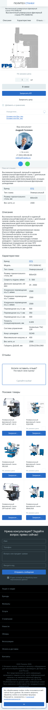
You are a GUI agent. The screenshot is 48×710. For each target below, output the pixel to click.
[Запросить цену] (44, 428)
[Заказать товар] (20, 428)
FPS (32, 189)
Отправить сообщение (24, 572)
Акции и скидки (8, 589)
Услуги (5, 611)
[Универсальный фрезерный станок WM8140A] (36, 492)
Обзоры (5, 634)
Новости (5, 626)
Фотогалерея (7, 641)
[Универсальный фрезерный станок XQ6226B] (36, 407)
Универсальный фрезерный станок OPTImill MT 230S (9, 506)
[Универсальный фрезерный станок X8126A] (12, 450)
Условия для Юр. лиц (14, 118)
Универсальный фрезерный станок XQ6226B (33, 422)
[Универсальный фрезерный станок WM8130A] (36, 450)
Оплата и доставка (10, 649)
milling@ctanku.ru (23, 158)
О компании (7, 619)
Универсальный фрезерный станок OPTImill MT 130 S (9, 422)
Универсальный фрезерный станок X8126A (9, 464)
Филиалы (6, 604)
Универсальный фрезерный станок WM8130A (33, 464)
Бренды (5, 596)
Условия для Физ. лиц (14, 116)
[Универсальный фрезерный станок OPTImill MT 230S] (12, 492)
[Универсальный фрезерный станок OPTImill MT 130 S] (12, 407)
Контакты (6, 657)
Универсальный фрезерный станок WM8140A (33, 506)
